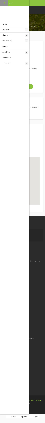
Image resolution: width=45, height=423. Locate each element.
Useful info (6, 52)
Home (4, 24)
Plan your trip (7, 41)
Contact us (6, 57)
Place (33, 26)
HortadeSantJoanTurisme (30, 400)
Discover (5, 29)
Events (4, 46)
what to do (6, 35)
